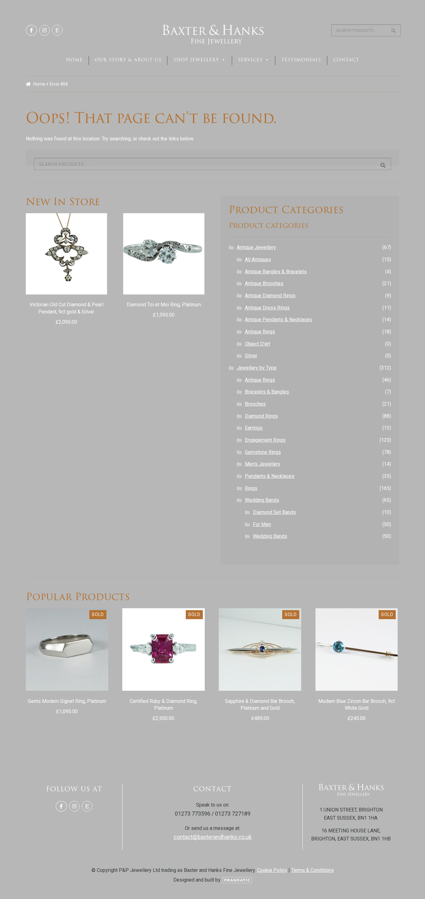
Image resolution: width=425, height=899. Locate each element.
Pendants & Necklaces (269, 476)
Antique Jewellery (256, 247)
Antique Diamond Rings (270, 296)
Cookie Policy (272, 870)
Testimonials (301, 59)
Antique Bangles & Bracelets (276, 272)
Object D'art (257, 344)
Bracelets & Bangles (267, 392)
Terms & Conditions (312, 870)
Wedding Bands (262, 500)
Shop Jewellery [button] (196, 59)
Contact (346, 59)
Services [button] (250, 59)
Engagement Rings (265, 440)
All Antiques (258, 259)
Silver (251, 356)
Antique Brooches (264, 283)
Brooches (255, 404)
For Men (262, 524)
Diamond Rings (261, 416)
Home (74, 59)
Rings (251, 488)
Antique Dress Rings (267, 308)
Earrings (254, 428)
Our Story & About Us (128, 59)
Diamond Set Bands (274, 512)
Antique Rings (260, 332)
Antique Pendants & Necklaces (278, 319)
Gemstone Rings (263, 452)
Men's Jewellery (262, 464)
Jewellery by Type (257, 368)
